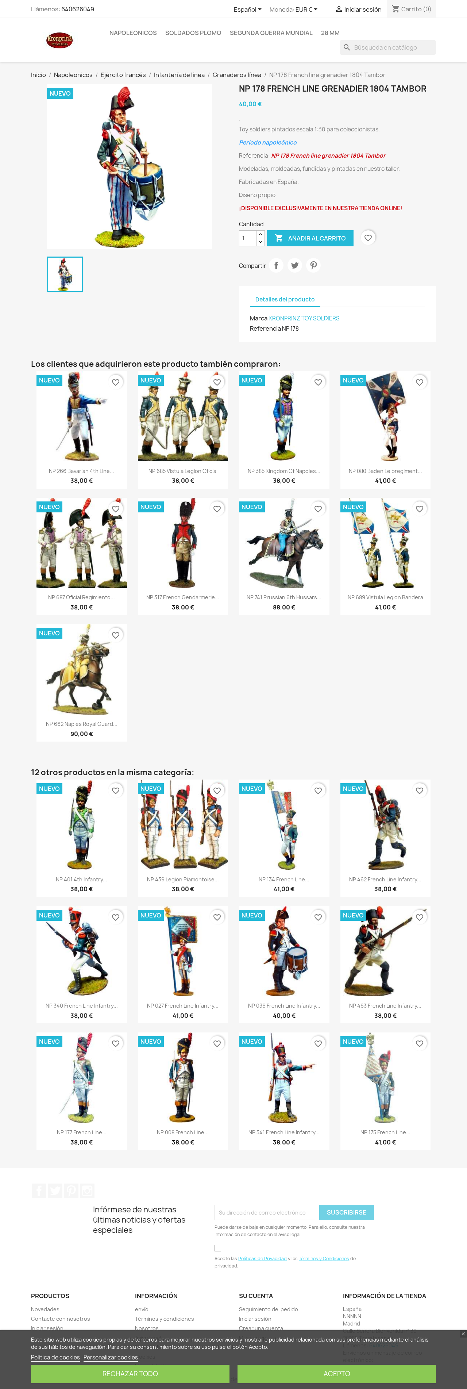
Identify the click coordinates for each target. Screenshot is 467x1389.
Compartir (276, 265)
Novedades (45, 1309)
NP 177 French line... (82, 1132)
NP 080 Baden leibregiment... (385, 471)
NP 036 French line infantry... (284, 1005)
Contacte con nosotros (60, 1318)
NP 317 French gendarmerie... (182, 597)
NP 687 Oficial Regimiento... (81, 597)
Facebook (39, 1191)
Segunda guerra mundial (271, 33)
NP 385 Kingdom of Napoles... (284, 471)
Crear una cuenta (261, 1328)
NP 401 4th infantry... (81, 879)
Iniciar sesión (47, 1328)
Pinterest (313, 265)
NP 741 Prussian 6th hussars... (284, 597)
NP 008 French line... (183, 1132)
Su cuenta (256, 1296)
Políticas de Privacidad (262, 1258)
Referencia (265, 328)
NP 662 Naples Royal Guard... (81, 723)
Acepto (337, 1373)
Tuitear (294, 265)
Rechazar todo (130, 1373)
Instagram (87, 1191)
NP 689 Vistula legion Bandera (385, 597)
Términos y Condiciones (324, 1258)
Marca (258, 318)
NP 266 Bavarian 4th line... (81, 471)
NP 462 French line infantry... (385, 879)
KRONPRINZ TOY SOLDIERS (304, 318)
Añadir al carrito (310, 238)
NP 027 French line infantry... (183, 1005)
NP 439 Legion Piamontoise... (183, 879)
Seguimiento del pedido (268, 1309)
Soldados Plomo (193, 33)
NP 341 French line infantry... (284, 1132)
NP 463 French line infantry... (385, 1005)
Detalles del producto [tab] (285, 299)
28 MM (330, 33)
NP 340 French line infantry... (82, 1005)
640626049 (77, 9)
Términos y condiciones (164, 1318)
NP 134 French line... (284, 879)
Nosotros (147, 1328)
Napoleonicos (133, 33)
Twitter (55, 1191)
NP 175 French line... (385, 1132)
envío (141, 1309)
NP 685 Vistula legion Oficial (182, 471)
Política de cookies (55, 1357)
